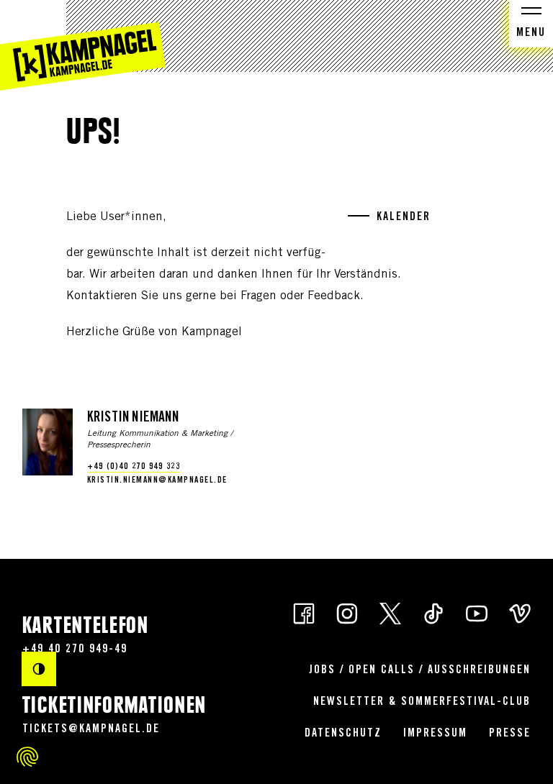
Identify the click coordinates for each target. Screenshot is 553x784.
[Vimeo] (520, 612)
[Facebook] (304, 612)
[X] (390, 612)
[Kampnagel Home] (83, 45)
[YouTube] (476, 612)
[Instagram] (347, 612)
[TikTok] (433, 612)
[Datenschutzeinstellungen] (27, 756)
